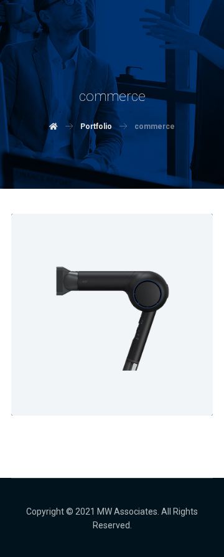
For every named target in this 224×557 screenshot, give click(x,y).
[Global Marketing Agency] (61, 62)
